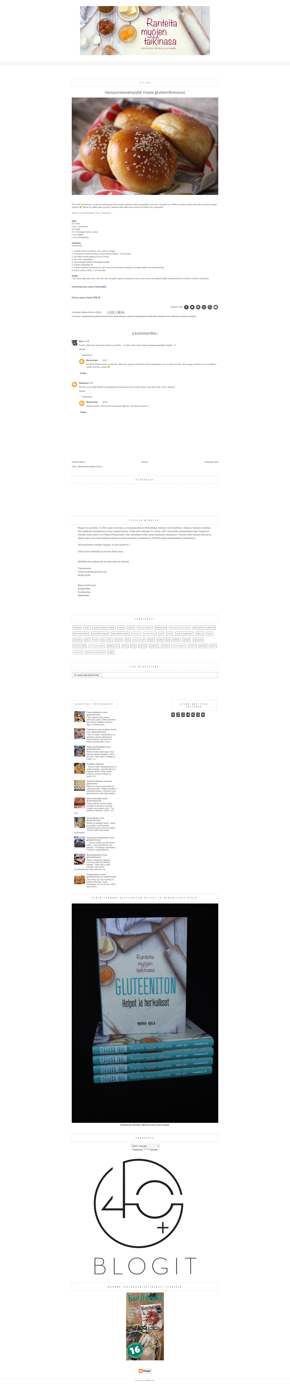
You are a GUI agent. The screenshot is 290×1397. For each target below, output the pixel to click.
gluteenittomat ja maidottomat (204, 627)
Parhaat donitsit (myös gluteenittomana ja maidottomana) (101, 875)
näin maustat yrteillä (97, 646)
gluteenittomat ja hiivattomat (180, 627)
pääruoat (175, 316)
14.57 (104, 360)
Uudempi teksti (78, 462)
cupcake (131, 627)
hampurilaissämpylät (157, 316)
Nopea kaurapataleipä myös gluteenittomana (99, 748)
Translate (153, 1150)
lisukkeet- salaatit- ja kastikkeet (168, 640)
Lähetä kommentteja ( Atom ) (90, 466)
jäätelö (209, 633)
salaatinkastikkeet (179, 646)
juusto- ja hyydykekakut (184, 633)
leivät (168, 316)
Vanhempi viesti (211, 462)
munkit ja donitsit (79, 646)
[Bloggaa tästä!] (112, 312)
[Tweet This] (193, 307)
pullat (133, 646)
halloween (136, 633)
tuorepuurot (78, 652)
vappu (111, 652)
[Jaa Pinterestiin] (122, 312)
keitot (95, 640)
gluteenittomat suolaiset (124, 316)
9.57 (91, 383)
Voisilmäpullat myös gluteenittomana (95, 819)
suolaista (184, 316)
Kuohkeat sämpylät (95, 764)
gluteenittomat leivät (104, 316)
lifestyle (151, 640)
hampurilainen (141, 316)
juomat (169, 633)
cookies (121, 627)
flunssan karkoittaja (144, 627)
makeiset (187, 640)
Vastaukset (87, 355)
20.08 (104, 402)
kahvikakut (77, 640)
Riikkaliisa (84, 383)
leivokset (119, 640)
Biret (81, 341)
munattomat (198, 640)
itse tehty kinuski (150, 633)
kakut (87, 640)
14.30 (86, 341)
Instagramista (84, 588)
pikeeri (125, 646)
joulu (161, 633)
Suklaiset (77, 627)
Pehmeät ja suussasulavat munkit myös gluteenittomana (101, 730)
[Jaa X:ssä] (115, 312)
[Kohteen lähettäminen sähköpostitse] (108, 312)
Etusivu (144, 462)
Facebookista (84, 592)
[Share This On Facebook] (187, 307)
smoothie (192, 646)
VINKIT (86, 627)
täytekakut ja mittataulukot (95, 652)
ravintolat (165, 646)
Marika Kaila (92, 360)
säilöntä (213, 646)
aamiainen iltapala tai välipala (104, 627)
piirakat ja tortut (113, 646)
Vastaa (82, 349)
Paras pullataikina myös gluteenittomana (97, 713)
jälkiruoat (200, 633)
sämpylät (192, 316)
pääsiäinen (154, 646)
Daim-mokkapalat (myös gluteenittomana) (97, 799)
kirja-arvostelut (106, 640)
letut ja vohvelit (139, 640)
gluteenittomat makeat (100, 633)
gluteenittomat (88, 316)
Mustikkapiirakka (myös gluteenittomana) (97, 856)
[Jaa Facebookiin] (119, 312)
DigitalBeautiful (149, 1380)
